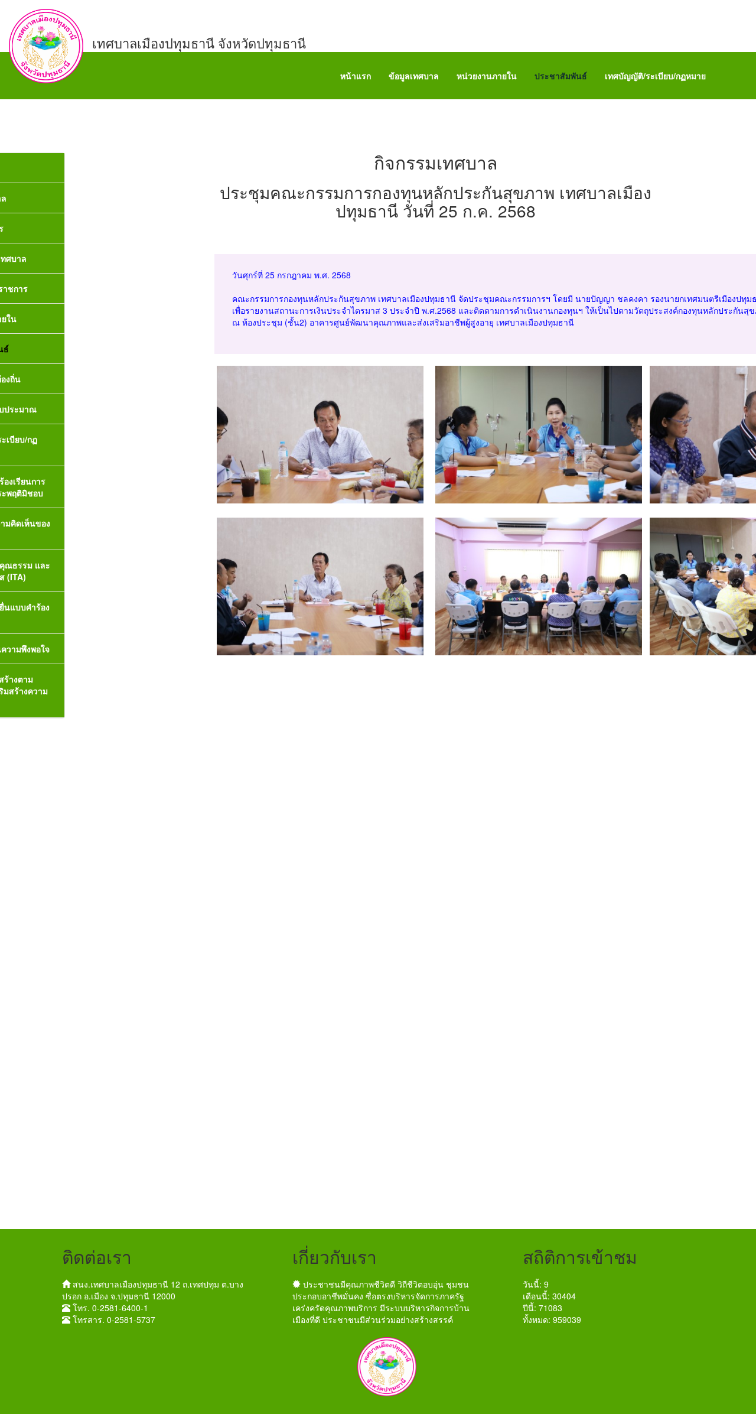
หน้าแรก (355, 76)
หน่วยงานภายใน (487, 76)
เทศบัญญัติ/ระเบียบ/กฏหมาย (655, 76)
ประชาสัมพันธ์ (561, 76)
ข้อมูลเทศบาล (414, 76)
